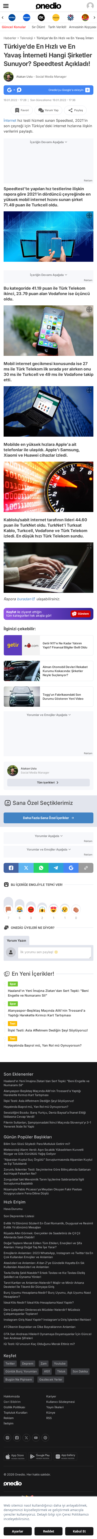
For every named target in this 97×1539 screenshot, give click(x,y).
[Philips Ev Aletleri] (12, 17)
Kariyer (51, 1396)
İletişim (9, 1423)
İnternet (10, 120)
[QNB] (55, 17)
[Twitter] (26, 1438)
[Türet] (70, 17)
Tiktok (61, 1371)
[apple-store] (16, 1457)
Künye (50, 1412)
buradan (24, 599)
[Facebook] (17, 1438)
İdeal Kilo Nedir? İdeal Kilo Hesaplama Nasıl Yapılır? (39, 1302)
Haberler (10, 38)
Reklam (9, 1418)
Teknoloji (26, 38)
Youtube (60, 1363)
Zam (44, 1363)
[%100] (41, 17)
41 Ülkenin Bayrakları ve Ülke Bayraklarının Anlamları (39, 1327)
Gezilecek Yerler (50, 1379)
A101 (47, 1371)
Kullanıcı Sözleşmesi (60, 1402)
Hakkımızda (12, 1396)
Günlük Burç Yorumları (21, 1371)
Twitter (10, 1363)
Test (12, 1023)
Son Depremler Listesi (19, 1216)
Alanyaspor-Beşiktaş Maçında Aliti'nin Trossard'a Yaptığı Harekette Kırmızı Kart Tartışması (46, 1013)
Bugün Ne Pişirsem (18, 1379)
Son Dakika (80, 1371)
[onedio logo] (46, 1483)
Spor (13, 984)
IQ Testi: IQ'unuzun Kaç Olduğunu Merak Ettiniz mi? (39, 1344)
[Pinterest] (45, 1438)
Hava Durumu (13, 1209)
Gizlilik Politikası (14, 1407)
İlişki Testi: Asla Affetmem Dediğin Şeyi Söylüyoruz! (48, 1030)
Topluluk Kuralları (15, 1412)
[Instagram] (7, 1438)
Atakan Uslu (41, 76)
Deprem (27, 1363)
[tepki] (8, 909)
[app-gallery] (66, 1457)
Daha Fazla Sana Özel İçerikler (46, 818)
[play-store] (41, 1457)
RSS (49, 1418)
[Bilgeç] (85, 17)
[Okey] (26, 17)
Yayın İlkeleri (55, 1407)
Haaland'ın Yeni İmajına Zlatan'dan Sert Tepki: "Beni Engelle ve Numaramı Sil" (48, 993)
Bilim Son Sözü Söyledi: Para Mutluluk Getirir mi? (37, 1144)
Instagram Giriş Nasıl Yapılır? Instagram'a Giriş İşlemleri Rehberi (47, 1319)
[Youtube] (36, 1438)
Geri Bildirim (12, 1402)
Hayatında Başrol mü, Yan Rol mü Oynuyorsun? (45, 1045)
